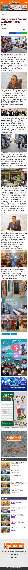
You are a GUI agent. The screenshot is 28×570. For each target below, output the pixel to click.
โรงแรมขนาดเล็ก (6, 334)
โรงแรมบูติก (13, 334)
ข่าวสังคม (3, 13)
